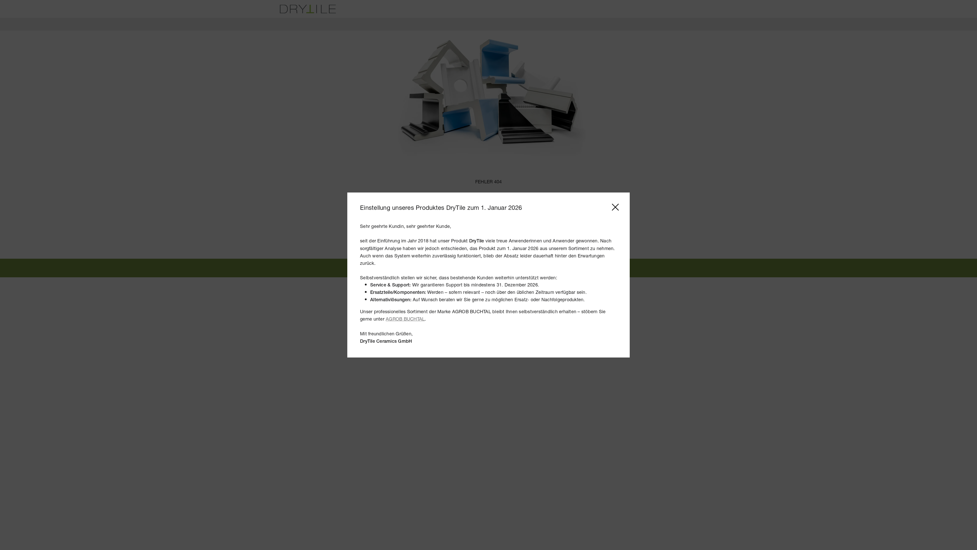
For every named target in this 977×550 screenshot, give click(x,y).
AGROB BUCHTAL (405, 319)
